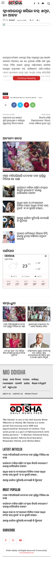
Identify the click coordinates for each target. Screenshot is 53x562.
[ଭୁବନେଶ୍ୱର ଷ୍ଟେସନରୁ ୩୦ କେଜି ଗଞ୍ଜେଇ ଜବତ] (39, 313)
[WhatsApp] (32, 105)
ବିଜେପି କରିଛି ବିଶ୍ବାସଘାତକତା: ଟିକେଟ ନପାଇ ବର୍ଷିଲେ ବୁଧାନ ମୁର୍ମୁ (39, 120)
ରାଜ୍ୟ (5, 94)
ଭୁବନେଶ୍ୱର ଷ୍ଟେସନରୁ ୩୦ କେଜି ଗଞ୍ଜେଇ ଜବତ (39, 325)
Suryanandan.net (26, 552)
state (40, 97)
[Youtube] (43, 3)
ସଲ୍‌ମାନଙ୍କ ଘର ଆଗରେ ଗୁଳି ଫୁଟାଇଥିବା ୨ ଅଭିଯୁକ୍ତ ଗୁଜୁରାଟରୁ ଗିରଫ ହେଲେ (14, 120)
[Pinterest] (26, 105)
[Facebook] (34, 3)
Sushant (12, 20)
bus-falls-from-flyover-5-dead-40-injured (23, 97)
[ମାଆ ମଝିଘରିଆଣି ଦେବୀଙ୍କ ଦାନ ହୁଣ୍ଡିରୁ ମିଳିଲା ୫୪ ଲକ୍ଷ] (26, 157)
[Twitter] (38, 3)
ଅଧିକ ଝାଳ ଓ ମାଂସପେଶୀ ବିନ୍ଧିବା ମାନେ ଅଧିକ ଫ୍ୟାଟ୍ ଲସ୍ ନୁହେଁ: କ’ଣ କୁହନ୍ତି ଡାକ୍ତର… (32, 205)
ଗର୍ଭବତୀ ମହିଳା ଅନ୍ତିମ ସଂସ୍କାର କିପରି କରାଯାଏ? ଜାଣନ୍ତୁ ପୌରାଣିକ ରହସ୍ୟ (32, 190)
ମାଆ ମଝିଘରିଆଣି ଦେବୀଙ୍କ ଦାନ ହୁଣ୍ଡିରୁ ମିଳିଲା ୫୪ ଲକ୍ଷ (24, 177)
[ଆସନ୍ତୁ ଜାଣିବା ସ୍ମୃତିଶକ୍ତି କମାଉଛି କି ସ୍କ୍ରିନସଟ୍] (9, 222)
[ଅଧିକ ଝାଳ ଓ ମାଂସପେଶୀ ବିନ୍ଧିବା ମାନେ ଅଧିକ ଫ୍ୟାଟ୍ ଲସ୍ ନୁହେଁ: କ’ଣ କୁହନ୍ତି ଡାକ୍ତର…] (9, 206)
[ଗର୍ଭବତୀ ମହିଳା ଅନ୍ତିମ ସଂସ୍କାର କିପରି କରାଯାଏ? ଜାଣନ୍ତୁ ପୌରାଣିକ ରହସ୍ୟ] (9, 191)
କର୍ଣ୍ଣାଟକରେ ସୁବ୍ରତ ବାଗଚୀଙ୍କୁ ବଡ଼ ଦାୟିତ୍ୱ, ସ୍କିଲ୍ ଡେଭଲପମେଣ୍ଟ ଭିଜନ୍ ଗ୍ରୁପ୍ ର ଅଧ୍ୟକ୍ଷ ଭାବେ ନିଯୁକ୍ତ (39, 354)
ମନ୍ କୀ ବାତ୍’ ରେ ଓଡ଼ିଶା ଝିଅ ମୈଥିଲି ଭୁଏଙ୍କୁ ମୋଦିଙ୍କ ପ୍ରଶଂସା (14, 353)
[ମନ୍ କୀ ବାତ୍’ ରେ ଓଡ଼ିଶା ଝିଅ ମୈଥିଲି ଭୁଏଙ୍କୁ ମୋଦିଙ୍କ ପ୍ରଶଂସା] (14, 340)
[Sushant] (4, 20)
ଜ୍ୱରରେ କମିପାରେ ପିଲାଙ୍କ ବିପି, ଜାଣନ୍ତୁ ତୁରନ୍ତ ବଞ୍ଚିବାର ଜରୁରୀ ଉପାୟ (32, 236)
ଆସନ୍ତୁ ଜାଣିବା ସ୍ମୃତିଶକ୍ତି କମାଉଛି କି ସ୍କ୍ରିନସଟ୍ (33, 219)
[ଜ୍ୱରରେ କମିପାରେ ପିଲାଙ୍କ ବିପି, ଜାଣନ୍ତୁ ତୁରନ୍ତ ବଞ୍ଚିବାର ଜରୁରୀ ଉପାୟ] (9, 237)
